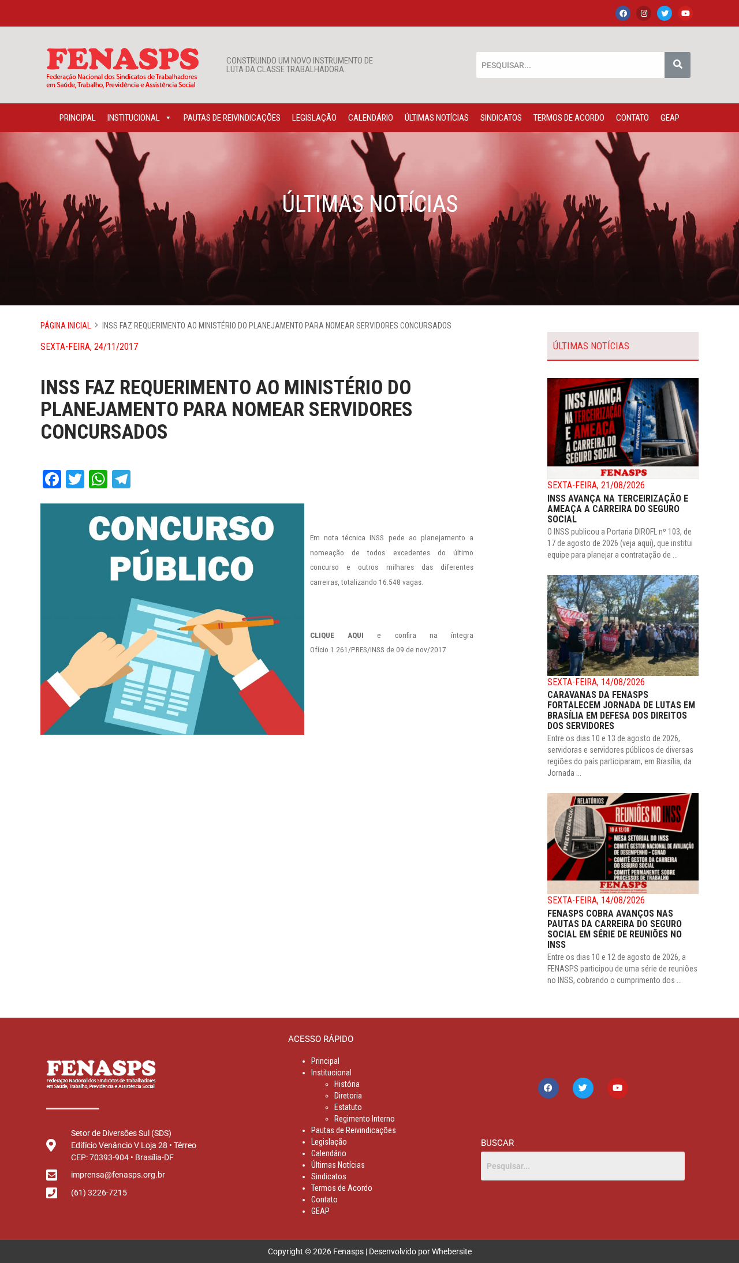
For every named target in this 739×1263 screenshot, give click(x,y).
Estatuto (348, 1107)
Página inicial (65, 325)
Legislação (314, 118)
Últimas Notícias (437, 118)
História (347, 1084)
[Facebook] (622, 13)
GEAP (670, 118)
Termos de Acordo (568, 118)
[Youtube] (685, 13)
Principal (77, 118)
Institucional (133, 118)
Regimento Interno (364, 1118)
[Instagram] (643, 13)
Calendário (370, 118)
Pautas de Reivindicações (232, 118)
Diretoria (348, 1095)
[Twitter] (664, 13)
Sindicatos (501, 118)
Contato (632, 118)
